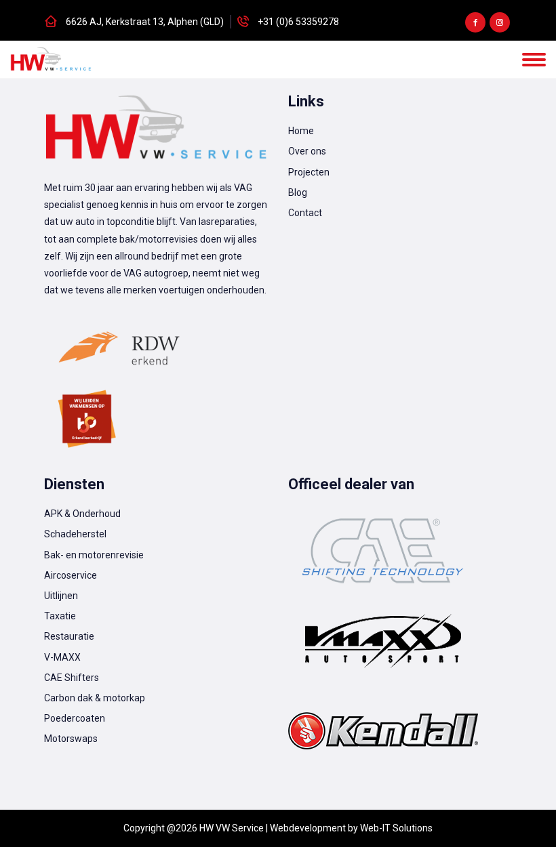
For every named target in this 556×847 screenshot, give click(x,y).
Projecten (309, 172)
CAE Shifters (71, 677)
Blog (297, 192)
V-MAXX (62, 657)
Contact (305, 212)
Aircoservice (70, 575)
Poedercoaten (74, 718)
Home (301, 130)
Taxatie (60, 616)
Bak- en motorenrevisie (94, 555)
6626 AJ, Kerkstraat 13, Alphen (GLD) (145, 21)
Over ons (307, 151)
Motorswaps (71, 738)
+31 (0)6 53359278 (298, 21)
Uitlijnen (61, 595)
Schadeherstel (75, 534)
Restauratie (69, 636)
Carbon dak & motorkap (94, 698)
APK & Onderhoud (82, 513)
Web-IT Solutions (396, 828)
